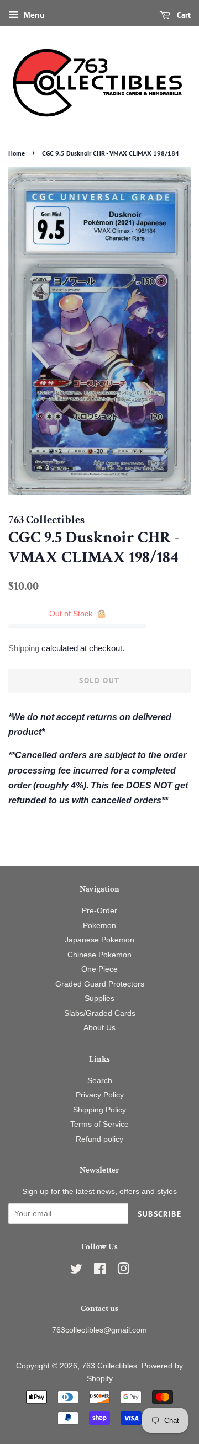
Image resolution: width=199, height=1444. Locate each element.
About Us (99, 1028)
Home (16, 153)
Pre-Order (99, 911)
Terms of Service (99, 1124)
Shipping (23, 648)
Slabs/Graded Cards (99, 1013)
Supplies (99, 998)
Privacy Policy (100, 1095)
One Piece (99, 969)
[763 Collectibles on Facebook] (99, 1271)
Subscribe (159, 1214)
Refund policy (99, 1139)
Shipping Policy (99, 1110)
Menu (33, 14)
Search (99, 1081)
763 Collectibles (109, 1366)
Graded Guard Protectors (99, 984)
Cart (183, 15)
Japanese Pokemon (99, 940)
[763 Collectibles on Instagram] (123, 1271)
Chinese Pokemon (99, 955)
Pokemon (99, 925)
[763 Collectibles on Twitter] (76, 1271)
